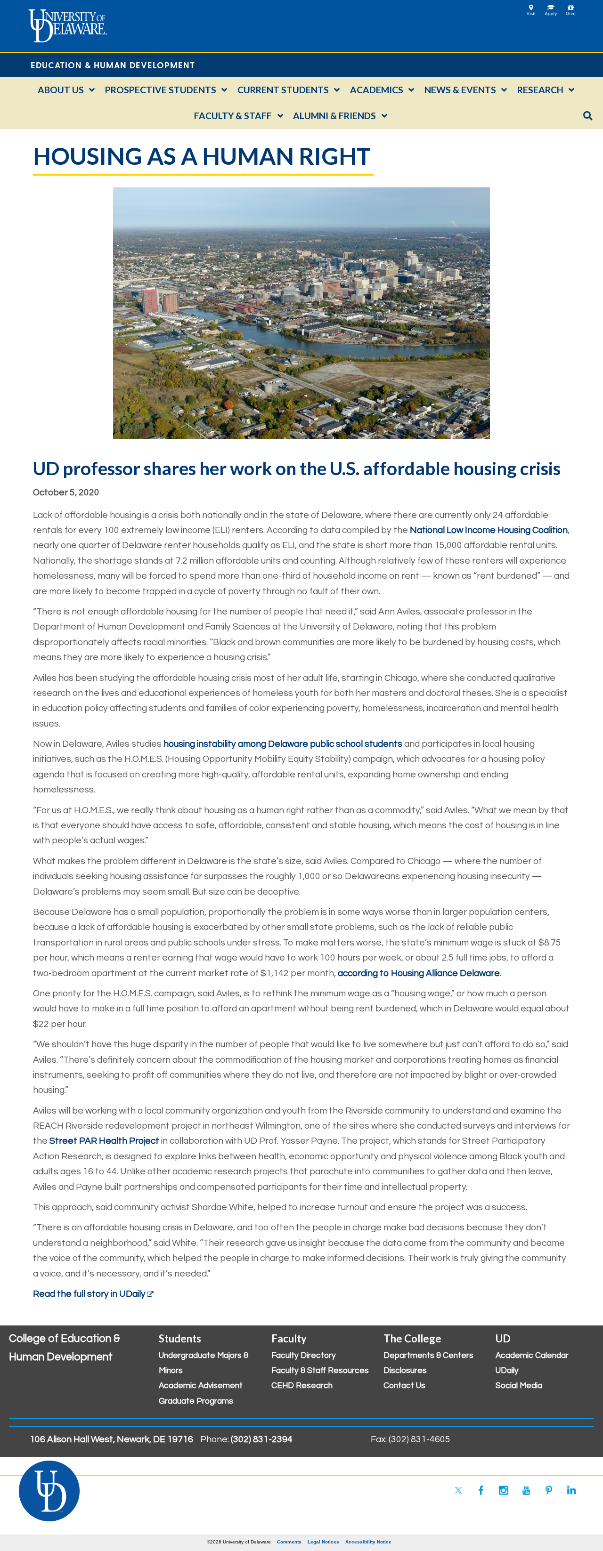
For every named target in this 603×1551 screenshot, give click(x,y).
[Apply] (551, 7)
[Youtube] (526, 1490)
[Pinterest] (548, 1490)
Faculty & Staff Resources (320, 1370)
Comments (289, 1541)
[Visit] (531, 7)
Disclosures (405, 1370)
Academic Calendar (532, 1355)
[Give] (570, 7)
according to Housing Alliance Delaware (419, 973)
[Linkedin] (571, 1490)
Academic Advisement (201, 1385)
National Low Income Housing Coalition (489, 530)
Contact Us (404, 1385)
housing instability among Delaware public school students (282, 744)
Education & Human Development (113, 65)
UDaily (507, 1370)
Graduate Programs (196, 1401)
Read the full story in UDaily (89, 1294)
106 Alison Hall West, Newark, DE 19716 (111, 1439)
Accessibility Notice (368, 1541)
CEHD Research (302, 1385)
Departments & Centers (428, 1355)
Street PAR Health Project (104, 1141)
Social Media (519, 1385)
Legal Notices (323, 1541)
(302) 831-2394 (262, 1439)
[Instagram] (503, 1490)
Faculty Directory (303, 1355)
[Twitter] (458, 1490)
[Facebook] (481, 1490)
